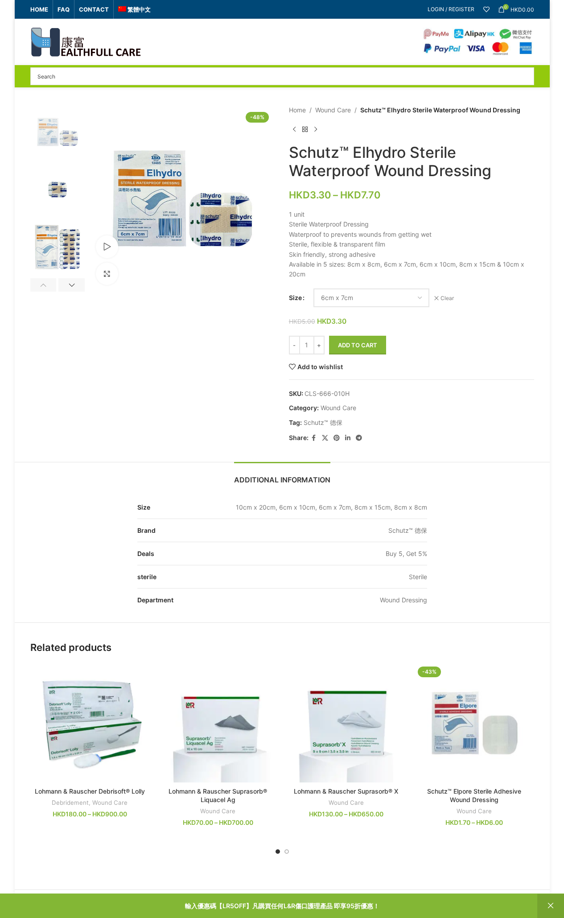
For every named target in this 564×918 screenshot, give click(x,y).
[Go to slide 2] (286, 851)
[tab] (282, 475)
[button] (43, 285)
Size (295, 297)
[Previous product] (294, 129)
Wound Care (333, 110)
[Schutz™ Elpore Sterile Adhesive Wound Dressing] (474, 723)
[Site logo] (86, 41)
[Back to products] (305, 129)
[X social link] (325, 438)
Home (297, 110)
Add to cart (357, 345)
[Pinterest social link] (336, 438)
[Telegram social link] (359, 438)
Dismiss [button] (550, 906)
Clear (447, 298)
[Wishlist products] (486, 9)
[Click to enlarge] (107, 274)
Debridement (70, 802)
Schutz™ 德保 (323, 422)
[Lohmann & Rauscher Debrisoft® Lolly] (90, 723)
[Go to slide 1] (278, 851)
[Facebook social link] (314, 438)
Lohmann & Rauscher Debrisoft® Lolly (90, 791)
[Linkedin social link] (347, 438)
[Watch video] (107, 246)
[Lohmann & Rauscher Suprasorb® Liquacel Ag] (218, 723)
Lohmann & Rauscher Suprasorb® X (346, 791)
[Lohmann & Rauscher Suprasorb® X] (346, 723)
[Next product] (315, 129)
